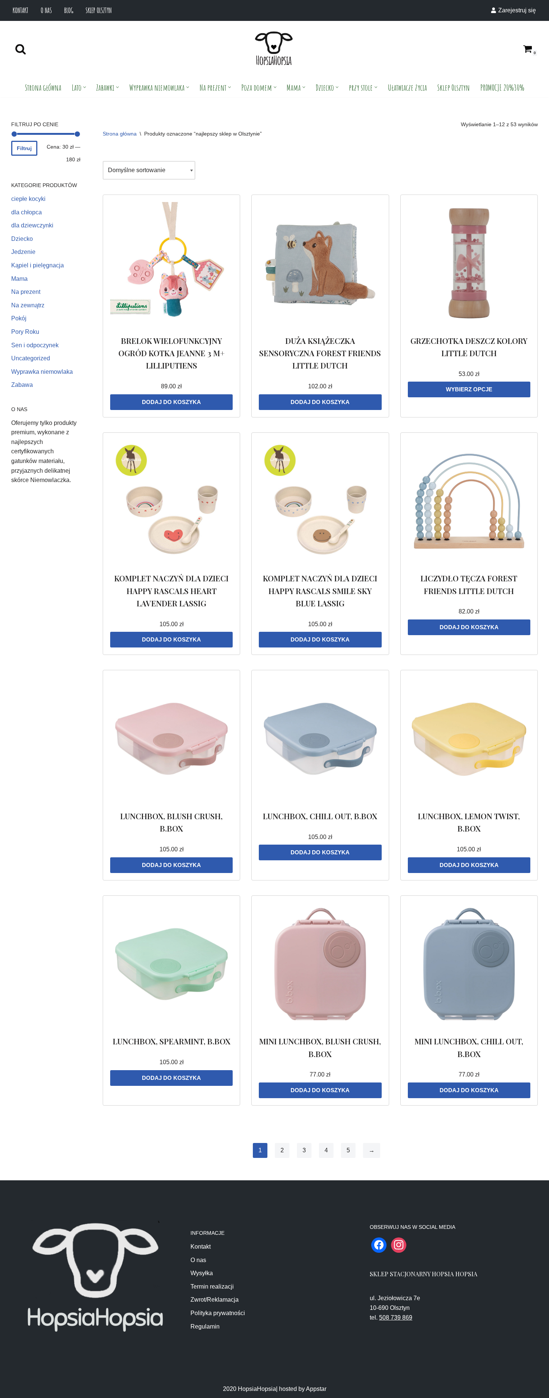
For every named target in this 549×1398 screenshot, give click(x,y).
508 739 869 (395, 1317)
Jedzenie (23, 252)
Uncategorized (30, 358)
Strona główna (43, 87)
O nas (46, 10)
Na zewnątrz (27, 305)
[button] (84, 87)
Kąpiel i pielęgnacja (37, 265)
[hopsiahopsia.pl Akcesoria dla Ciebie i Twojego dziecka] (274, 48)
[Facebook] (379, 1245)
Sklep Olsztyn (99, 10)
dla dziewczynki (32, 225)
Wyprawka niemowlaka (42, 372)
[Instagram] (398, 1245)
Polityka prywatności (217, 1313)
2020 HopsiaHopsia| (250, 1389)
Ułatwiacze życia (407, 87)
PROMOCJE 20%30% (502, 87)
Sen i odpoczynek (35, 345)
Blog (68, 10)
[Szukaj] (20, 49)
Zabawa (22, 385)
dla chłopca (26, 212)
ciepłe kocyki (28, 199)
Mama (19, 279)
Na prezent (25, 292)
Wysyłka (201, 1273)
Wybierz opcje (469, 389)
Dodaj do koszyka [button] (171, 402)
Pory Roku (25, 332)
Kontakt (20, 10)
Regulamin (205, 1326)
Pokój (19, 318)
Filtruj (24, 148)
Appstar (316, 1389)
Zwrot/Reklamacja (214, 1299)
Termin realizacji (212, 1286)
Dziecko (22, 239)
